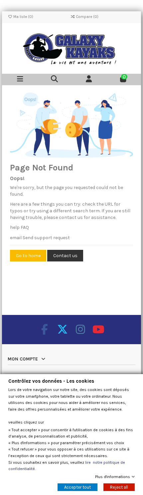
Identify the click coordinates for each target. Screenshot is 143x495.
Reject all (119, 487)
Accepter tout (77, 487)
